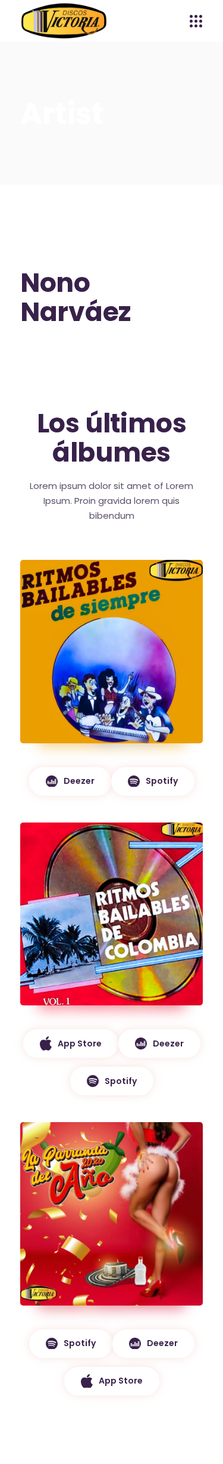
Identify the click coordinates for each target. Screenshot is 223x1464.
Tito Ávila (68, 743)
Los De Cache (78, 1006)
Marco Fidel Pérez (86, 1306)
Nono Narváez (78, 1322)
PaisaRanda (133, 1322)
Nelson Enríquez (82, 1023)
